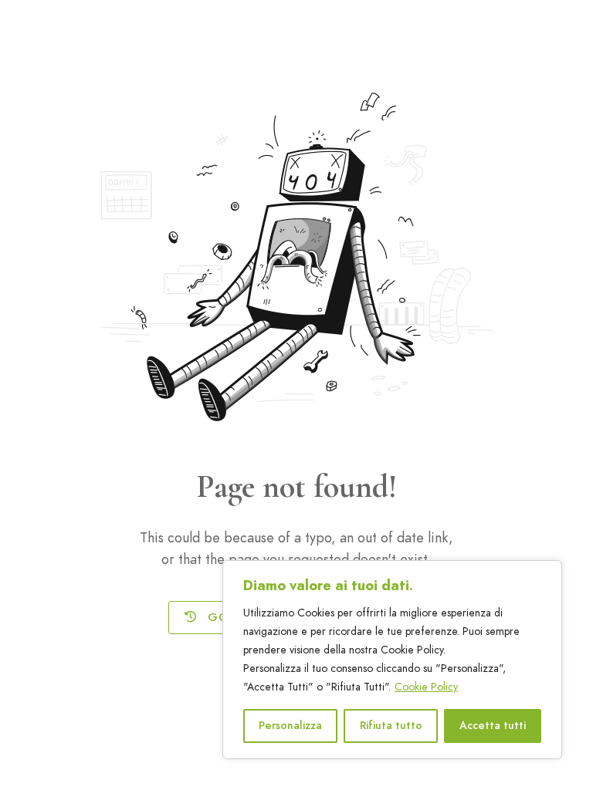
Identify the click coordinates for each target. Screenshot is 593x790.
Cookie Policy (426, 687)
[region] (392, 659)
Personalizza (290, 725)
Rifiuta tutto (391, 725)
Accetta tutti (492, 725)
